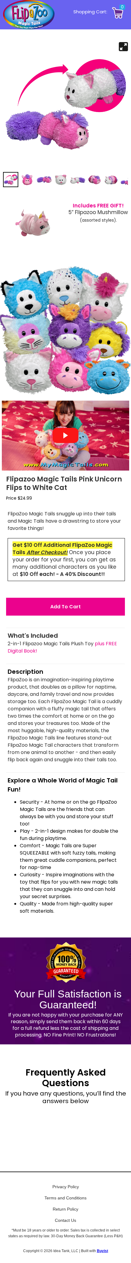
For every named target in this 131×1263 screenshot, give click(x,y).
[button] (65, 607)
